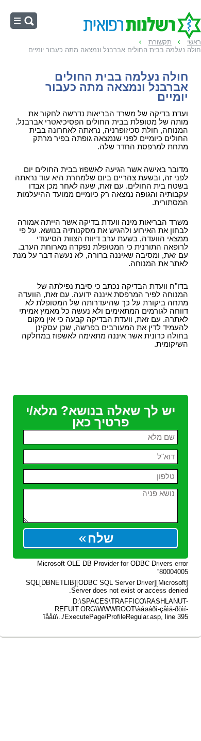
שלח (100, 538)
